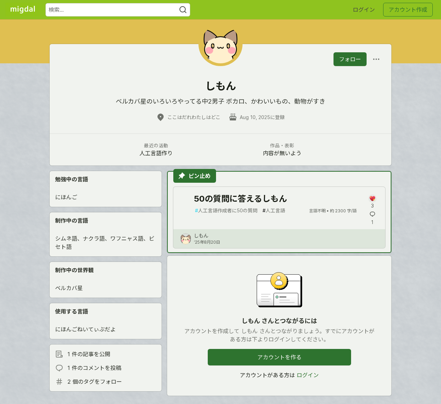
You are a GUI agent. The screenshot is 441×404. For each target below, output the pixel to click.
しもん (201, 235)
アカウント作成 (408, 9)
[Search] (183, 9)
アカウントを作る (279, 357)
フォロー (350, 59)
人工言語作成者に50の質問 (226, 210)
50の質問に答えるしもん (240, 199)
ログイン (364, 9)
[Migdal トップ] (23, 10)
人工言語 (274, 210)
